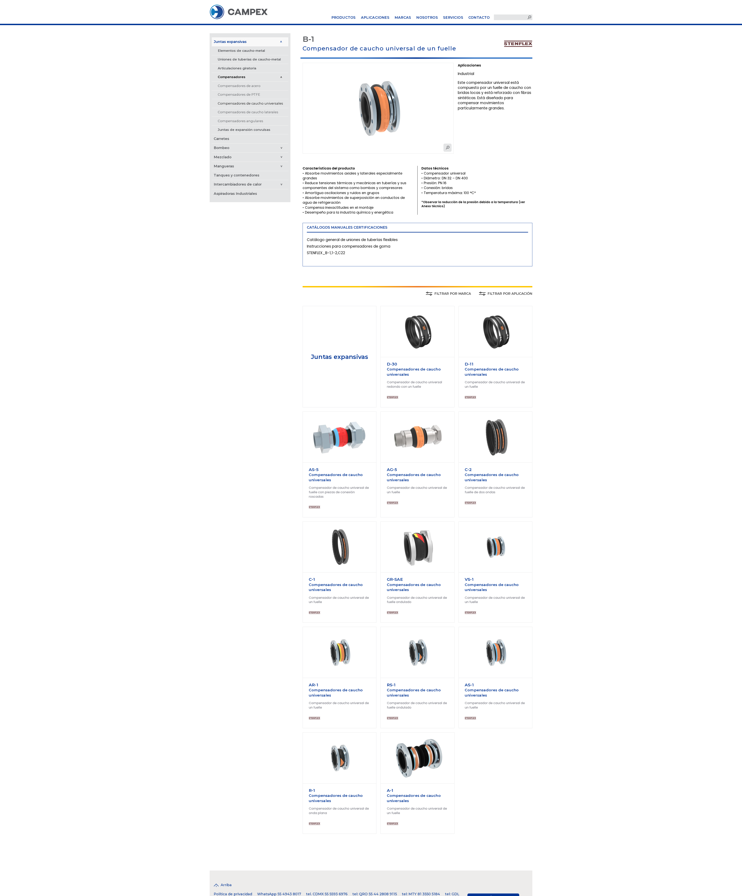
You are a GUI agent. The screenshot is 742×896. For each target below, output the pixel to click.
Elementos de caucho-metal (241, 51)
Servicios (453, 17)
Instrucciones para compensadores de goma (348, 246)
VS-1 (469, 579)
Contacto (479, 17)
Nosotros (427, 17)
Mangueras (224, 166)
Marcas (403, 17)
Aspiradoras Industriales (235, 193)
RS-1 (391, 684)
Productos (343, 17)
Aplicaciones (375, 17)
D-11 (469, 364)
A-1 (390, 790)
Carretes (221, 139)
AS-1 (469, 684)
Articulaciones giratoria (237, 68)
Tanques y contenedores (236, 175)
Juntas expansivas (230, 41)
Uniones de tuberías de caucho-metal (249, 59)
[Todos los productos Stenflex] (518, 43)
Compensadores (231, 77)
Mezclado (222, 157)
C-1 (312, 579)
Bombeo (221, 148)
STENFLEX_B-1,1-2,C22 (326, 253)
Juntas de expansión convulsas (244, 130)
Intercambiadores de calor (238, 184)
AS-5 (313, 469)
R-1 (312, 790)
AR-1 (313, 684)
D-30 (392, 364)
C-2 (468, 469)
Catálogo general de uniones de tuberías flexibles (352, 239)
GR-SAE (395, 579)
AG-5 (392, 469)
